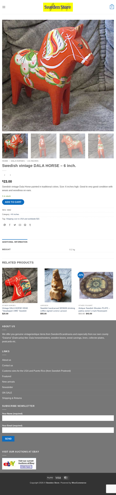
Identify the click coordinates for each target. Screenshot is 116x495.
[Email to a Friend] (20, 225)
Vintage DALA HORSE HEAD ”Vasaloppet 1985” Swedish (15, 309)
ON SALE (7, 393)
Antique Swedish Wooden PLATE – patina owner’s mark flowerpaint (94, 309)
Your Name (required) (12, 413)
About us (6, 360)
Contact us (7, 365)
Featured (6, 376)
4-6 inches (32, 161)
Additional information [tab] (14, 242)
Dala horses (18, 161)
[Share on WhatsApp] (4, 225)
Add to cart (13, 202)
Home (5, 161)
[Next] (108, 75)
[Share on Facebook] (9, 225)
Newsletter (7, 387)
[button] (4, 7)
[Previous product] (10, 175)
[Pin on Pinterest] (25, 225)
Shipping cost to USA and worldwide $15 (22, 219)
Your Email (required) (12, 425)
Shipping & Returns (12, 398)
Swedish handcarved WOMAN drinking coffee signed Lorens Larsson (57, 309)
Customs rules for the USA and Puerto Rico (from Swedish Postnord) (36, 371)
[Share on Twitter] (15, 225)
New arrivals (8, 382)
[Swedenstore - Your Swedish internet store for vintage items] (58, 7)
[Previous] (7, 75)
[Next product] (4, 175)
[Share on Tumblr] (30, 225)
